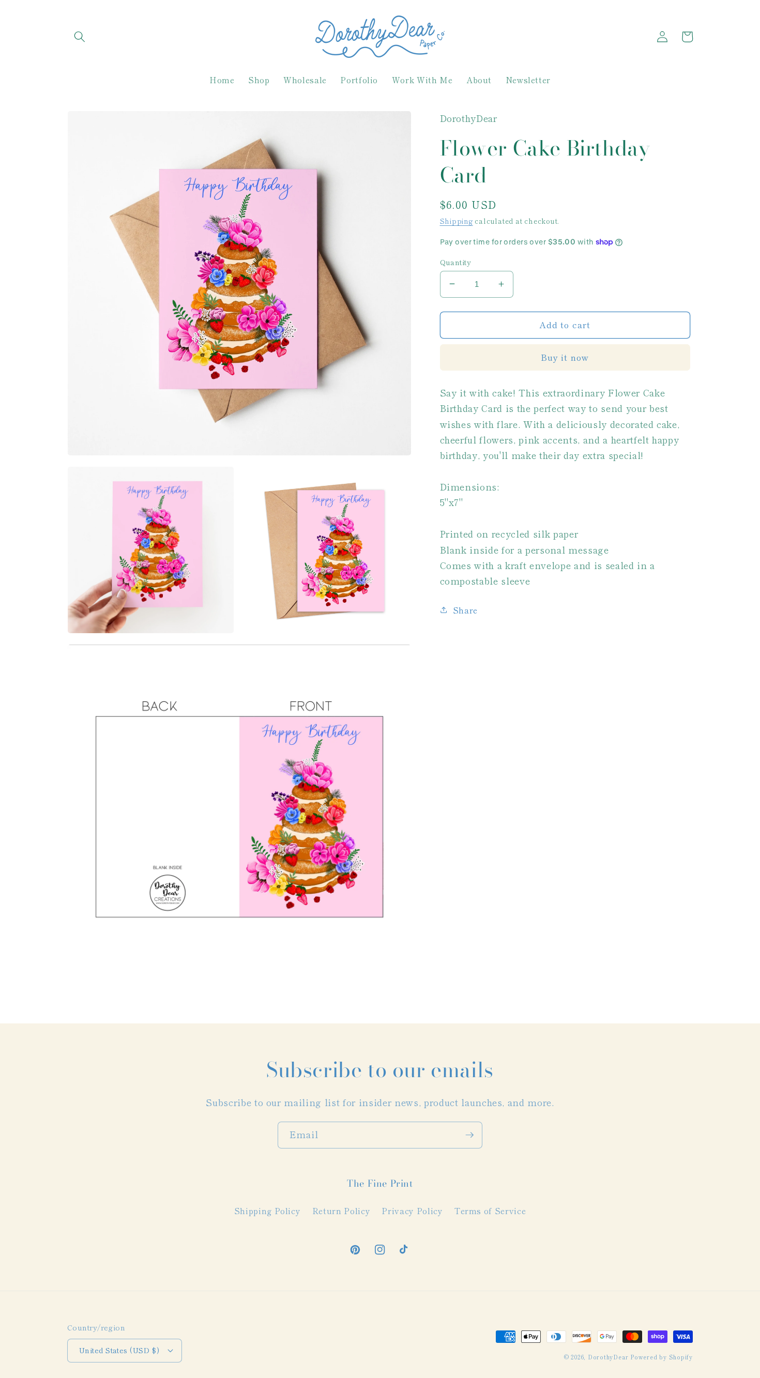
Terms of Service (490, 1210)
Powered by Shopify (661, 1357)
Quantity (456, 261)
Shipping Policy (267, 1210)
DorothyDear (608, 1357)
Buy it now (565, 357)
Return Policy (341, 1210)
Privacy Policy (412, 1210)
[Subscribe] (469, 1135)
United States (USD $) (119, 1349)
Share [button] (465, 610)
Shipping (456, 221)
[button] (79, 36)
